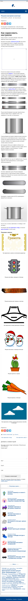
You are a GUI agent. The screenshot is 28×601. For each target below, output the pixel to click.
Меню (1, 1)
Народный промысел (13, 574)
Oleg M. (10, 17)
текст (3, 590)
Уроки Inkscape (18, 17)
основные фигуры (7, 587)
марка (17, 583)
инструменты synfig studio (7, 582)
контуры (4, 583)
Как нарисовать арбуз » (21, 437)
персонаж (15, 587)
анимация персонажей (8, 578)
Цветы (3, 577)
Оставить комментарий (7, 434)
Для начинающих (9, 572)
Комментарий (4, 447)
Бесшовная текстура (11, 569)
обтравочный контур (6, 585)
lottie (8, 568)
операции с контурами (17, 586)
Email (2, 465)
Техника (8, 576)
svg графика (19, 568)
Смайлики (4, 576)
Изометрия (19, 572)
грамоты (17, 578)
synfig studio (4, 569)
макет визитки (13, 583)
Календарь (4, 574)
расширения (17, 589)
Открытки (22, 574)
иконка (4, 581)
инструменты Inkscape (14, 581)
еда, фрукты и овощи (7, 580)
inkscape (4, 568)
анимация (9, 577)
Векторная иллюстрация (11, 571)
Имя (2, 460)
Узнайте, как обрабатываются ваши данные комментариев (11, 481)
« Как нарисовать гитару (6, 437)
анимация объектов (19, 577)
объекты (16, 434)
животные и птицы (18, 580)
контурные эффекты (18, 582)
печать (19, 587)
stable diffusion (13, 568)
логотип (7, 583)
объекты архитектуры (6, 586)
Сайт (2, 470)
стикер (23, 589)
